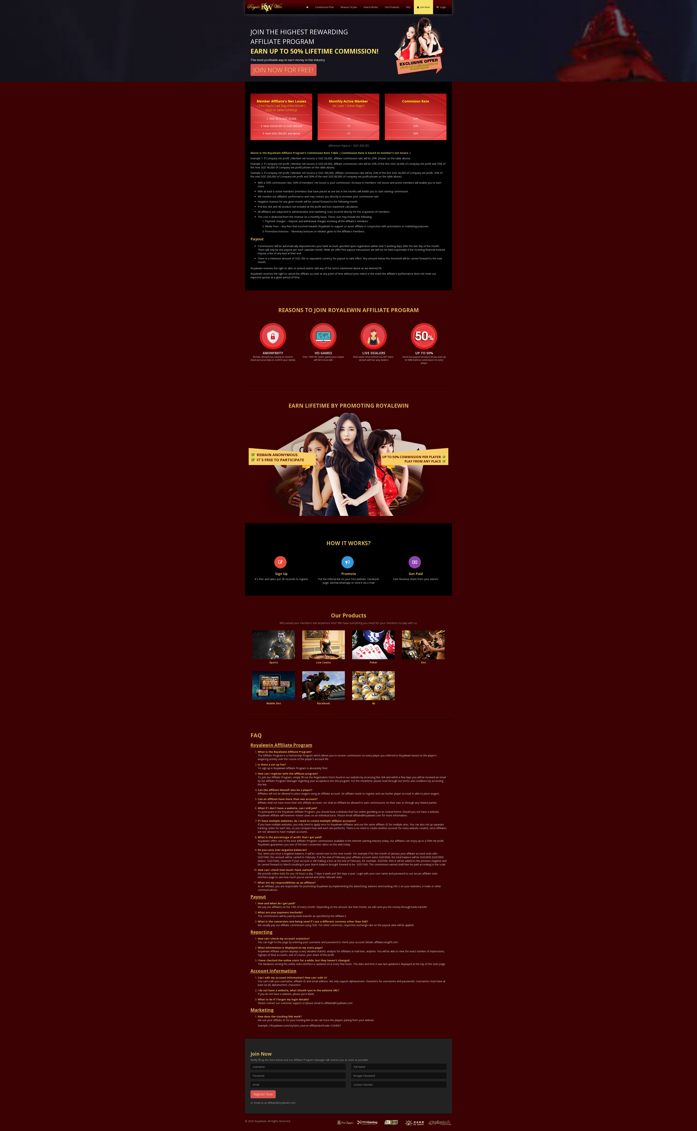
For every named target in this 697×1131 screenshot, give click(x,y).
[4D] (373, 686)
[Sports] (273, 645)
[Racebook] (323, 686)
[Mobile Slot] (273, 686)
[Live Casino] (323, 645)
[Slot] (423, 645)
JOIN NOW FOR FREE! (283, 70)
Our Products (392, 7)
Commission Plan (324, 7)
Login (443, 7)
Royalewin (260, 1121)
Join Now (425, 7)
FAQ (408, 7)
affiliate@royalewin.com (281, 1102)
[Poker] (373, 645)
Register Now (263, 1094)
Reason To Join (349, 7)
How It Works (371, 7)
